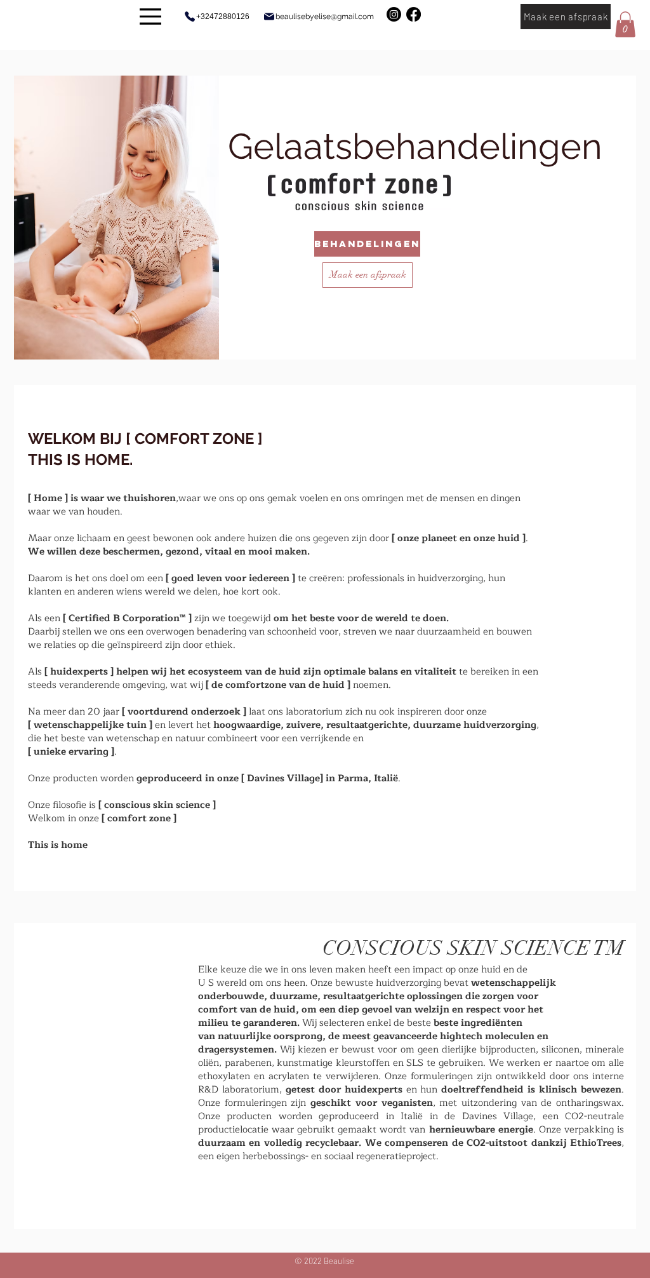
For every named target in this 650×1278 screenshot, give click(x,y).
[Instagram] (394, 14)
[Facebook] (413, 14)
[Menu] (150, 16)
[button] (625, 24)
